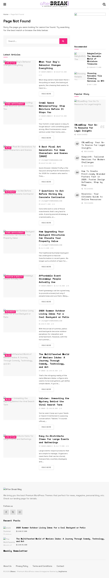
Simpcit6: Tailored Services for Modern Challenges (93, 159)
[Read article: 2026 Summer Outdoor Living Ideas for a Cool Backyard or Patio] (19, 320)
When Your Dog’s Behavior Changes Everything (50, 65)
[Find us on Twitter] (13, 512)
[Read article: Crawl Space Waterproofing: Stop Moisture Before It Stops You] (19, 112)
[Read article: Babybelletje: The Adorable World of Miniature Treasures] (80, 56)
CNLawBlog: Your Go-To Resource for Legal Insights (86, 127)
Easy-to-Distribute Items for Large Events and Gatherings (54, 439)
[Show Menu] (4, 4)
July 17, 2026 (59, 446)
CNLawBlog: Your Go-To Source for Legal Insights (93, 145)
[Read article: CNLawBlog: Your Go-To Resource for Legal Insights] (90, 111)
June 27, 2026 (45, 324)
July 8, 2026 (44, 248)
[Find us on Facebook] (6, 512)
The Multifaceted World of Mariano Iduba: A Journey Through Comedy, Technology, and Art (54, 360)
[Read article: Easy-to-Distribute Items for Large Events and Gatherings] (19, 446)
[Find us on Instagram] (19, 512)
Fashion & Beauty (14, 277)
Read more (48, 94)
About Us (7, 566)
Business (10, 192)
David (43, 371)
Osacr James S (47, 72)
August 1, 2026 (45, 204)
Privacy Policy (22, 566)
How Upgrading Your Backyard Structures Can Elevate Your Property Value (52, 236)
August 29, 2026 (61, 72)
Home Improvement (15, 104)
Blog (8, 148)
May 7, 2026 (92, 84)
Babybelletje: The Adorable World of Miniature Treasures (94, 58)
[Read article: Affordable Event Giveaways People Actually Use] (19, 285)
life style (10, 63)
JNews (13, 571)
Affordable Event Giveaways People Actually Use (50, 279)
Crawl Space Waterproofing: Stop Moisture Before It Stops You (52, 107)
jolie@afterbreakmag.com (51, 160)
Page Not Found (17, 14)
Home (5, 14)
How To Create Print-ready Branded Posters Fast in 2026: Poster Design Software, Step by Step (93, 178)
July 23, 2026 (60, 286)
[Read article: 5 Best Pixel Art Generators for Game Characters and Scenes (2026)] (19, 156)
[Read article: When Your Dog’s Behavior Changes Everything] (19, 71)
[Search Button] (104, 4)
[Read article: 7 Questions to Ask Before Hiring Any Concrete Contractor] (19, 200)
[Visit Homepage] (54, 4)
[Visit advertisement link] (90, 26)
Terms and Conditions (42, 566)
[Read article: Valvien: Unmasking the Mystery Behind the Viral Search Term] (19, 408)
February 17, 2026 (94, 67)
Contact (60, 566)
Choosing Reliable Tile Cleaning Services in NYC (95, 77)
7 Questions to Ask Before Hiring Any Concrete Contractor (52, 194)
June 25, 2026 (53, 371)
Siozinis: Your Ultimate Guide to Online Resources (91, 196)
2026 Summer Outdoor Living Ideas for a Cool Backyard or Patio (54, 314)
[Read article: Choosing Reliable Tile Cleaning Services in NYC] (80, 76)
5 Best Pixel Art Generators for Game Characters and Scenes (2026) (53, 151)
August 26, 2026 (45, 163)
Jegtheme (62, 571)
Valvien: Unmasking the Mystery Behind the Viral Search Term (54, 401)
